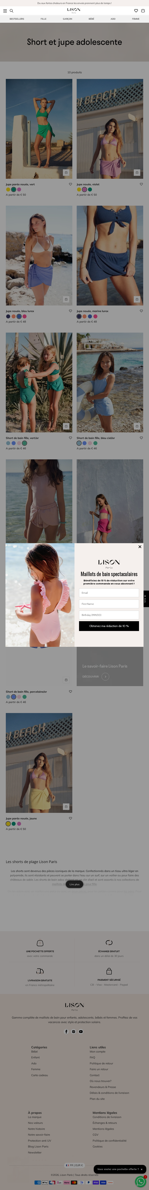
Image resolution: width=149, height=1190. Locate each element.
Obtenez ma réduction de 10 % (109, 626)
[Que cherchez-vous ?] (11, 10)
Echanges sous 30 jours (74, 3)
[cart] (143, 10)
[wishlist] (136, 11)
